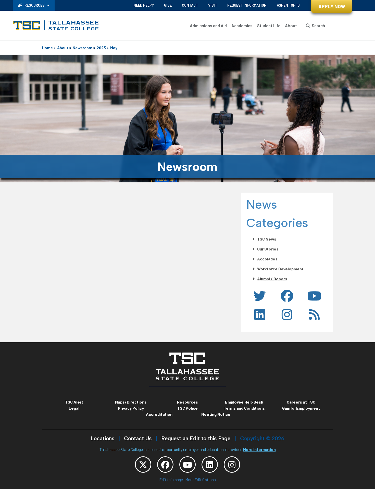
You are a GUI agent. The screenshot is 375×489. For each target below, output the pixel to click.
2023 (101, 47)
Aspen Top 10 (288, 5)
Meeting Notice (215, 414)
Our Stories (268, 248)
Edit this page (171, 479)
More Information (259, 449)
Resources (34, 5)
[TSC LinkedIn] (210, 464)
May (113, 47)
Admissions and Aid (208, 25)
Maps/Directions (131, 401)
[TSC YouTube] (187, 464)
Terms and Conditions (244, 408)
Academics (242, 25)
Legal (74, 408)
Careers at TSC (301, 401)
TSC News (266, 238)
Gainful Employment (301, 408)
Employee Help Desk (244, 401)
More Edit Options (200, 479)
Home (47, 47)
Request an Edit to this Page (195, 438)
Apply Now (331, 6)
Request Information (247, 5)
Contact (190, 5)
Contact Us (138, 438)
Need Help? (143, 5)
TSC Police (187, 408)
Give (168, 5)
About (291, 25)
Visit (212, 5)
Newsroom (82, 47)
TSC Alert (74, 401)
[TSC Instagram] (232, 464)
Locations (102, 438)
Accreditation (159, 414)
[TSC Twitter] (143, 464)
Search (318, 25)
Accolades (267, 258)
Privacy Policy (131, 408)
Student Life (268, 25)
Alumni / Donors (272, 278)
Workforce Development (280, 268)
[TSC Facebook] (165, 464)
